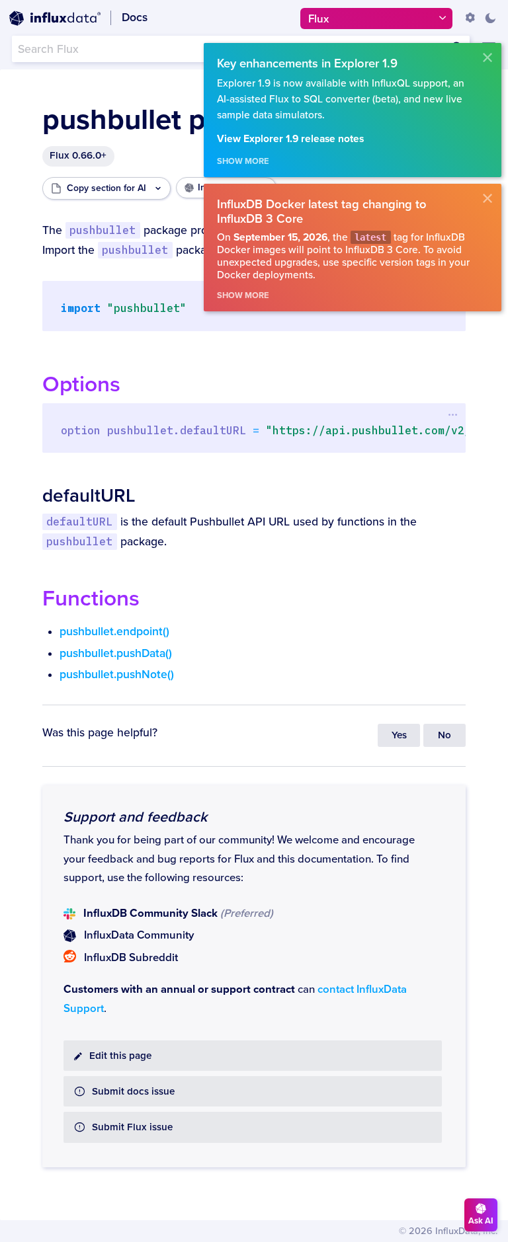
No (444, 735)
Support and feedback (135, 817)
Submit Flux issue (132, 1127)
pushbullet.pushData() (116, 653)
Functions (91, 598)
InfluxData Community (139, 935)
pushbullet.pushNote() (117, 674)
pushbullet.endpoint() (114, 632)
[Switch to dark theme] (490, 18)
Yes (399, 735)
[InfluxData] (55, 18)
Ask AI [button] (480, 1221)
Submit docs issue (133, 1091)
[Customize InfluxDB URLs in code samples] (470, 18)
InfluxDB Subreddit (131, 957)
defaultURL (88, 496)
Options (81, 384)
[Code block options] (452, 415)
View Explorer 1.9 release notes (290, 139)
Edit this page (120, 1056)
